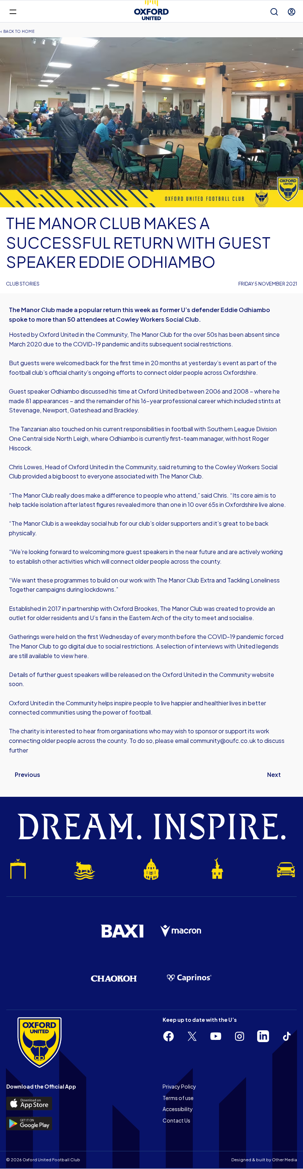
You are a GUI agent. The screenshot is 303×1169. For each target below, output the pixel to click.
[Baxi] (122, 931)
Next (274, 774)
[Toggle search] (274, 11)
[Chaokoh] (114, 978)
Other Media (284, 1159)
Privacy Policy (179, 1086)
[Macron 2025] (181, 931)
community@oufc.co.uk (223, 740)
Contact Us (176, 1120)
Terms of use (178, 1097)
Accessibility (178, 1109)
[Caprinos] (189, 978)
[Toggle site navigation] (12, 11)
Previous (27, 774)
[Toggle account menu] (291, 11)
